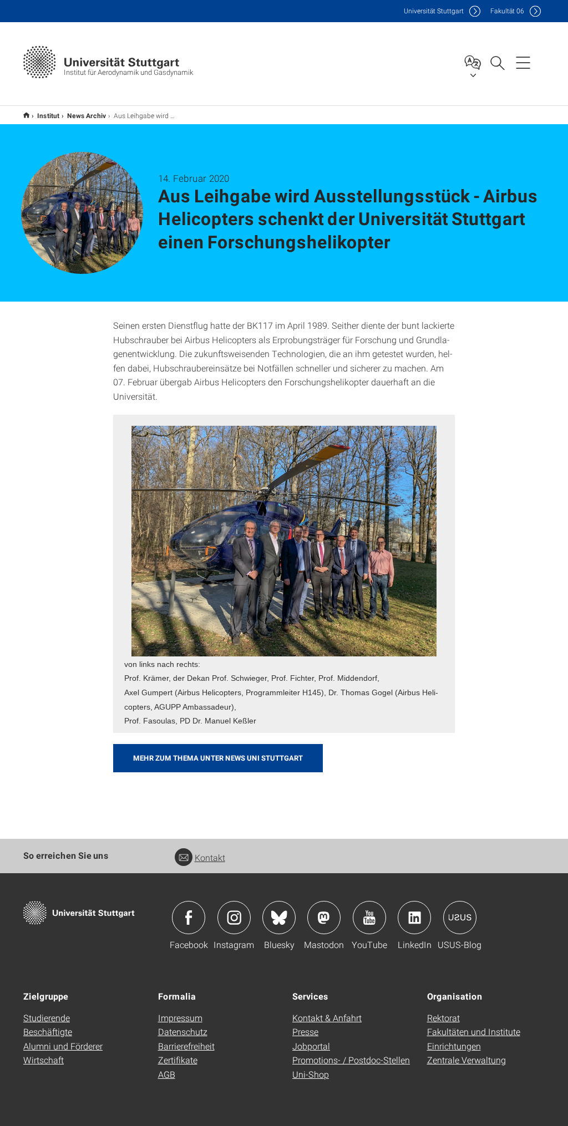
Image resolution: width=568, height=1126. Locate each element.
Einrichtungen (454, 1046)
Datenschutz (182, 1031)
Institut (48, 115)
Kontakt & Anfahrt (327, 1017)
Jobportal (311, 1046)
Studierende (46, 1017)
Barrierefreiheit (186, 1046)
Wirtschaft (43, 1060)
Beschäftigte (47, 1031)
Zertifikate (177, 1060)
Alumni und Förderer (63, 1046)
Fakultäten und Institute (473, 1031)
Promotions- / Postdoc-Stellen (351, 1060)
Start (26, 115)
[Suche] (497, 62)
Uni (434, 11)
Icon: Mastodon (324, 917)
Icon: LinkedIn (414, 917)
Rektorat (443, 1017)
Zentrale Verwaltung (466, 1060)
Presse (305, 1031)
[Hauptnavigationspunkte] (523, 62)
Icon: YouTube (369, 917)
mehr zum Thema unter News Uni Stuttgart (218, 758)
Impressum (180, 1017)
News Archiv (86, 115)
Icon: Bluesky (279, 917)
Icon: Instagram (234, 917)
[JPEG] (284, 541)
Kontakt (210, 857)
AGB (166, 1074)
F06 (507, 11)
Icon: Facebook (188, 917)
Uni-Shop (310, 1074)
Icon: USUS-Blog (459, 917)
